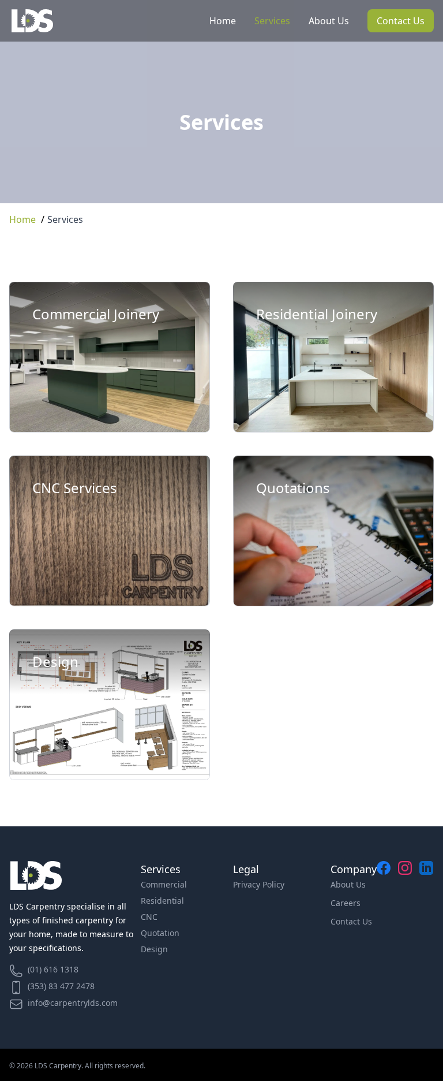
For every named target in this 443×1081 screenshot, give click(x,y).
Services (272, 20)
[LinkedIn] (426, 937)
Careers (346, 902)
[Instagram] (405, 937)
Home (222, 20)
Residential (162, 900)
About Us (329, 20)
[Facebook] (384, 937)
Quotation (160, 932)
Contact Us (401, 20)
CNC (149, 916)
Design (154, 949)
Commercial (164, 884)
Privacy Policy (258, 884)
